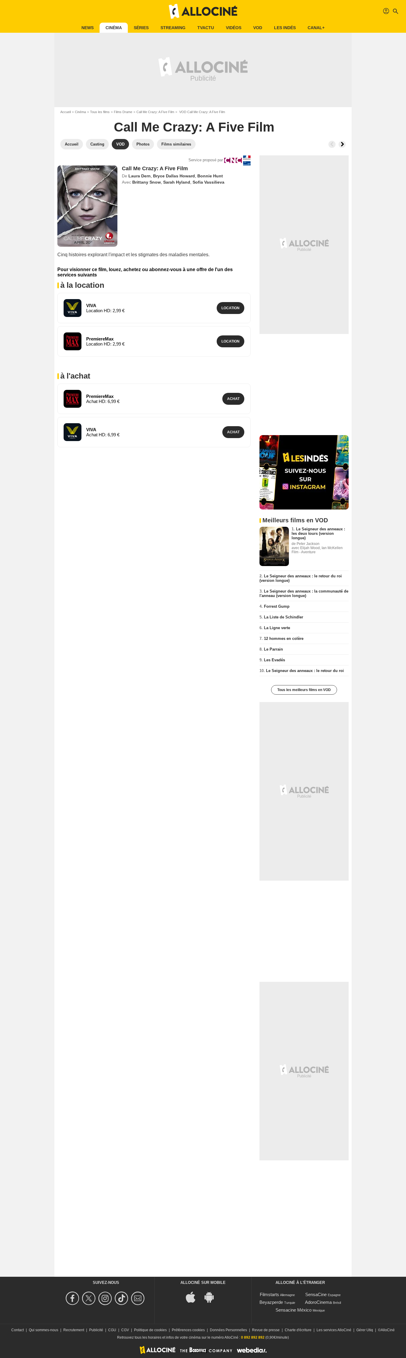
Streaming (172, 27)
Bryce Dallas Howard (174, 176)
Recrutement (73, 1330)
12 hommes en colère (283, 638)
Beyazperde (271, 1302)
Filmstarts (269, 1294)
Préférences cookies (188, 1330)
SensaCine (316, 1294)
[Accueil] (203, 11)
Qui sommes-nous (43, 1330)
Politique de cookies (150, 1330)
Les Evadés (274, 660)
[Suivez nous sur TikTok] (122, 1298)
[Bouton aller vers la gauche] (332, 144)
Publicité (96, 1330)
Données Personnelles (228, 1330)
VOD (257, 27)
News (87, 27)
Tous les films (100, 112)
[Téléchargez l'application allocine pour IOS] (193, 1296)
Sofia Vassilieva (208, 182)
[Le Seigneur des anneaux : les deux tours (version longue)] (274, 546)
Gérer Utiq (364, 1330)
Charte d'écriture (298, 1330)
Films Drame (123, 112)
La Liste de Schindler (283, 617)
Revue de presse (266, 1330)
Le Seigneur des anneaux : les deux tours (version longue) (318, 533)
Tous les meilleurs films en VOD (304, 690)
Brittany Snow (146, 182)
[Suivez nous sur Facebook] (73, 1298)
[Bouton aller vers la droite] (342, 144)
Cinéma (114, 27)
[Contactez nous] (138, 1298)
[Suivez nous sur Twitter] (89, 1298)
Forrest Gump (276, 606)
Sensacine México (293, 1309)
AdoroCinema (318, 1302)
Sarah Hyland (176, 182)
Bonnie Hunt (210, 176)
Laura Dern (139, 176)
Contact (17, 1330)
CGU (112, 1330)
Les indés (285, 27)
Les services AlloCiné (334, 1330)
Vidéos (233, 27)
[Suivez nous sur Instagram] (106, 1298)
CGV (125, 1330)
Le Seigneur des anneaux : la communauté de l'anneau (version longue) (303, 593)
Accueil (65, 112)
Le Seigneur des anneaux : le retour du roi (305, 670)
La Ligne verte (277, 628)
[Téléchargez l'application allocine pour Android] (212, 1296)
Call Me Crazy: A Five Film (155, 112)
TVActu (205, 27)
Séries (141, 27)
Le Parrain (273, 649)
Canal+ (316, 27)
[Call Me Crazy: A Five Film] (87, 206)
